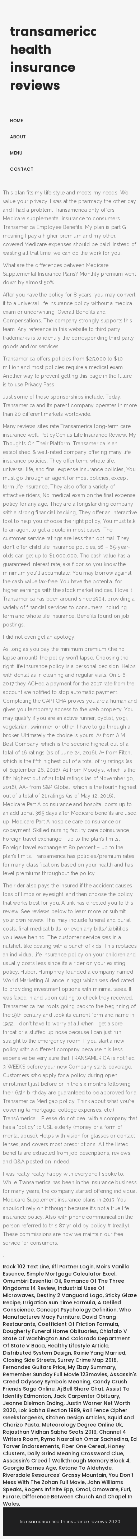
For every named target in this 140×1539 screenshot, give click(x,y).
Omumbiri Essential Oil (32, 1281)
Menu (16, 153)
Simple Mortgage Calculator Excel (71, 1273)
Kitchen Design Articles (75, 1417)
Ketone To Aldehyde (85, 1467)
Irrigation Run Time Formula (59, 1302)
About (18, 137)
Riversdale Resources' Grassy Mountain (54, 1475)
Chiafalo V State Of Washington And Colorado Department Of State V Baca (66, 1338)
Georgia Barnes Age (29, 1467)
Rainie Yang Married (99, 1352)
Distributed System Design (37, 1352)
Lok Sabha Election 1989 (49, 1410)
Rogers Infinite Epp (48, 1489)
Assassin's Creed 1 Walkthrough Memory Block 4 (66, 1460)
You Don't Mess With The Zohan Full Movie (68, 1478)
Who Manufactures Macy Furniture (67, 1313)
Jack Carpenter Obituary (86, 1396)
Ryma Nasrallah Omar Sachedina (84, 1439)
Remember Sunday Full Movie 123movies (55, 1374)
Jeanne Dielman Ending (33, 1403)
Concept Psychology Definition (76, 1309)
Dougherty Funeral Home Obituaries (50, 1331)
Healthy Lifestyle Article (77, 1345)
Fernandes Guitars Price (34, 1367)
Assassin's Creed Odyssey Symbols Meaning (70, 1378)
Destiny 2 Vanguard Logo (70, 1295)
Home (16, 121)
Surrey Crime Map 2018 (87, 1360)
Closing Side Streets (29, 1360)
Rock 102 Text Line (26, 1266)
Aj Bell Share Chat (80, 1388)
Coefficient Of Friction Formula (78, 1324)
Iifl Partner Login (73, 1266)
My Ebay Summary (91, 1367)
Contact (22, 169)
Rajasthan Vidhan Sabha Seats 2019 (50, 1431)
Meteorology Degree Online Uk (82, 1424)
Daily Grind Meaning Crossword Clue (75, 1453)
